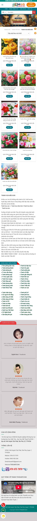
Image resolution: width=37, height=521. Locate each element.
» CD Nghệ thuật (6, 312)
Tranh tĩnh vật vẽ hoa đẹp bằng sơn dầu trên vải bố (9, 119)
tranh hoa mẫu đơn (27, 150)
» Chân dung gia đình (26, 314)
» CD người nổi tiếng (7, 294)
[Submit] (34, 12)
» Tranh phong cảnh (7, 285)
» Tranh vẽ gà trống (25, 297)
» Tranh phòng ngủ (6, 274)
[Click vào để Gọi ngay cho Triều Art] (18, 469)
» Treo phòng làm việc (7, 266)
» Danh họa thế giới (7, 308)
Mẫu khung (23, 9)
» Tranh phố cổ (24, 292)
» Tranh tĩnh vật (24, 277)
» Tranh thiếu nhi (24, 299)
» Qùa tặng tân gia (6, 314)
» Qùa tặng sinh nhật (26, 310)
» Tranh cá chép (5, 303)
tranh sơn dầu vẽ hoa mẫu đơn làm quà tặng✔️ (9, 88)
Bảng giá (30, 9)
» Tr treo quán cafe (6, 277)
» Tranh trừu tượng (6, 279)
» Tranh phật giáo (25, 270)
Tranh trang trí (13, 9)
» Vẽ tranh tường (25, 303)
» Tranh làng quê (6, 281)
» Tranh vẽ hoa (24, 279)
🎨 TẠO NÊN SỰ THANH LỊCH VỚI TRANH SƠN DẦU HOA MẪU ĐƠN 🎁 (27, 58)
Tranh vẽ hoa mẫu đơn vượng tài (27, 119)
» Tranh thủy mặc (25, 283)
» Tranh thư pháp (25, 281)
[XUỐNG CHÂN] (35, 33)
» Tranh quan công (25, 312)
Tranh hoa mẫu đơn (17, 206)
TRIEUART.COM (14, 464)
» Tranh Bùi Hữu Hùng (26, 305)
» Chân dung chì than (7, 299)
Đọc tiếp (9, 65)
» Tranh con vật (24, 288)
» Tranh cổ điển (24, 272)
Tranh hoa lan (6, 208)
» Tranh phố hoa (24, 294)
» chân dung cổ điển (7, 297)
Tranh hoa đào (28, 206)
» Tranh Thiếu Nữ (25, 285)
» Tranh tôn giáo (24, 268)
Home (6, 9)
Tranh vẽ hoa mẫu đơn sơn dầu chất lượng (9, 57)
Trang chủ (7, 29)
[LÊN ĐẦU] (35, 29)
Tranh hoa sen (5, 206)
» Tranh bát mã (5, 305)
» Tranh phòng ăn (6, 270)
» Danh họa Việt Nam (7, 310)
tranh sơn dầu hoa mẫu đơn (9, 181)
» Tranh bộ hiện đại (25, 266)
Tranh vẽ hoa (16, 29)
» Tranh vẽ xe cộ (24, 301)
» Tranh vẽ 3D (5, 301)
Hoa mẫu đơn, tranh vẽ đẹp (9, 150)
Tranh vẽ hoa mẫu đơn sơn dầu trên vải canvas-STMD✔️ (27, 88)
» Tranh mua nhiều (25, 308)
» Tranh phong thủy (6, 283)
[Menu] (2, 5)
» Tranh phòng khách (7, 268)
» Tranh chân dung (6, 292)
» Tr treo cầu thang (6, 272)
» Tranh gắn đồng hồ (26, 274)
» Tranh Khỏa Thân (6, 288)
